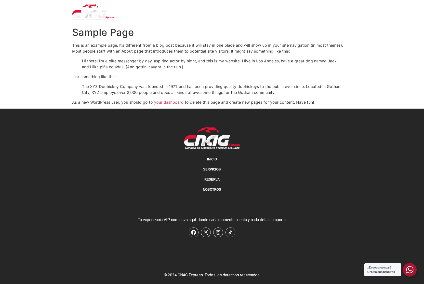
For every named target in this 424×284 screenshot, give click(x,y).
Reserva (311, 12)
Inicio (261, 12)
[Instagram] (218, 232)
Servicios (285, 12)
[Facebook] (194, 232)
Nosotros (338, 12)
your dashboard (169, 102)
